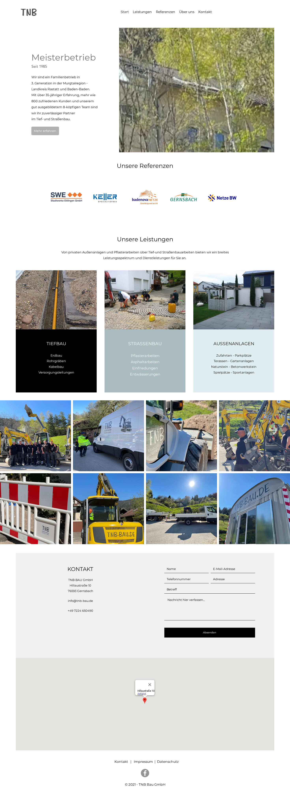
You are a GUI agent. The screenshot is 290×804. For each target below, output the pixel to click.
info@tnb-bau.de (80, 601)
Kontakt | (122, 762)
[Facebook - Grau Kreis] (145, 773)
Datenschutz (168, 762)
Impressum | (145, 762)
